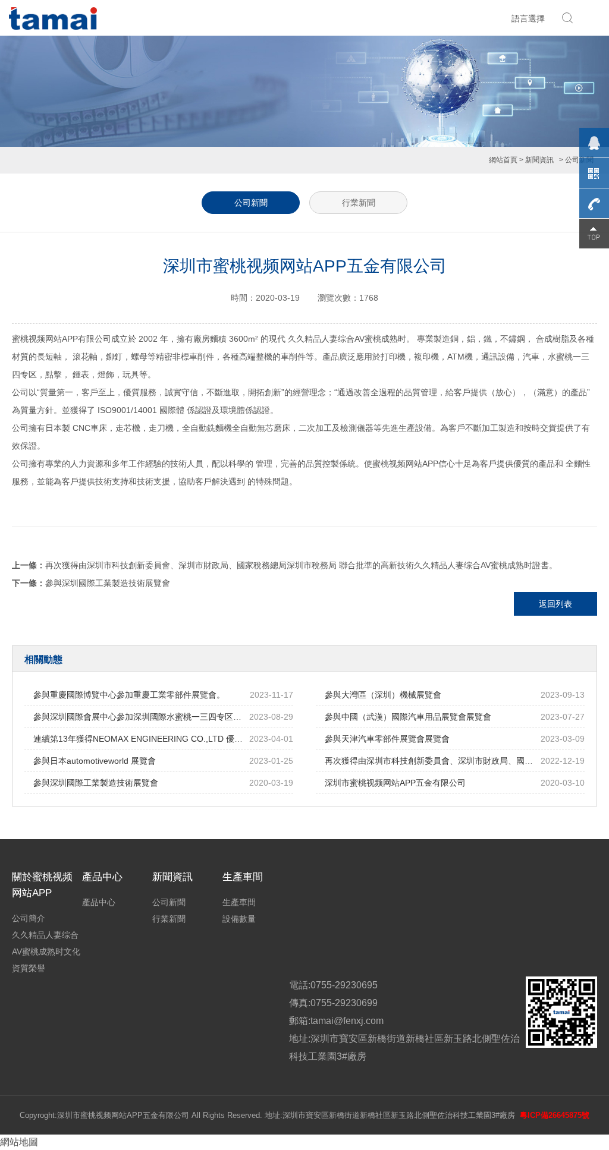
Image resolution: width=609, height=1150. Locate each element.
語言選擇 (528, 18)
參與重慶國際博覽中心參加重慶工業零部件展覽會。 (129, 695)
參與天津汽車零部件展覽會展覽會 (387, 738)
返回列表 (555, 604)
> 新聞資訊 (536, 160)
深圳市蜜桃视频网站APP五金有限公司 (395, 782)
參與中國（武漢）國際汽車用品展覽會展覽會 (408, 716)
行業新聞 (358, 202)
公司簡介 (28, 918)
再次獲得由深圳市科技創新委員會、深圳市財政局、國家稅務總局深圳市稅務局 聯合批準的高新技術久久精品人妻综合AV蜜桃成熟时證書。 (301, 565)
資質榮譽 (28, 968)
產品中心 (98, 902)
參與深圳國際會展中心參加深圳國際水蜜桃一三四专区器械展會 (149, 716)
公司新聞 (251, 202)
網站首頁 (503, 160)
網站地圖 (19, 1142)
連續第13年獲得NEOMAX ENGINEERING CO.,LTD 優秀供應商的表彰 (163, 738)
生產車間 (239, 902)
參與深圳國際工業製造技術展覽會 (107, 583)
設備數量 (239, 919)
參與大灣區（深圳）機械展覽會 (383, 695)
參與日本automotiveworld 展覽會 (94, 760)
